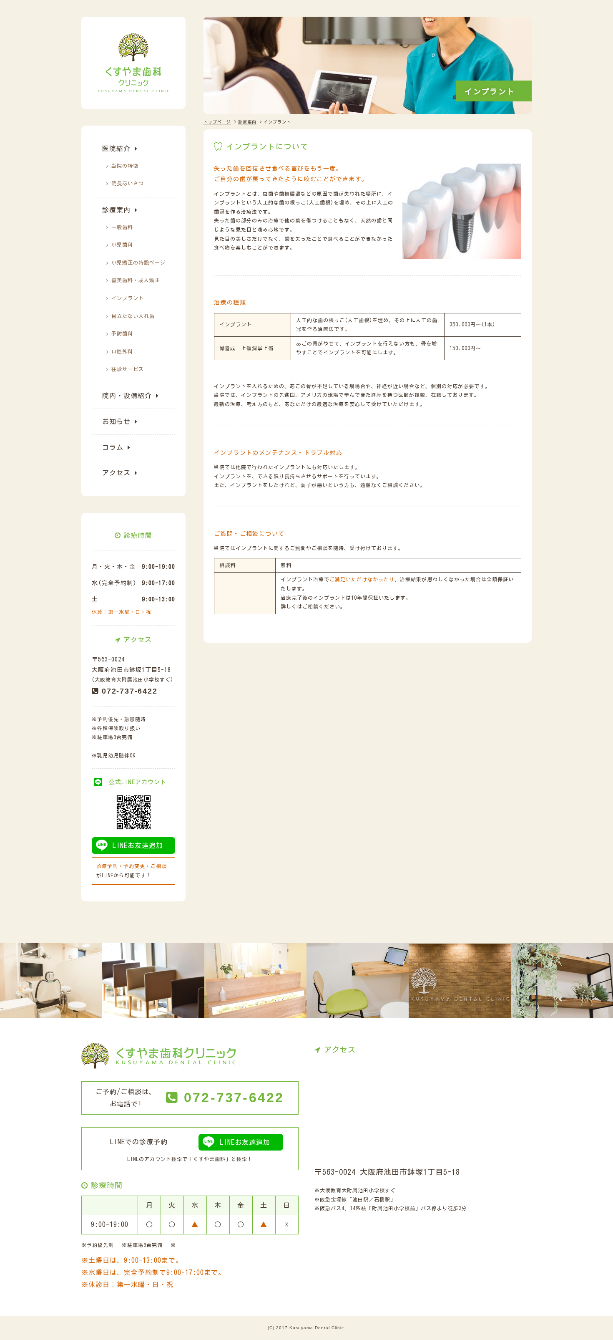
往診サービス (127, 368)
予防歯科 (122, 333)
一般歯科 (122, 227)
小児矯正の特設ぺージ (138, 262)
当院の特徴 (124, 165)
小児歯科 (122, 244)
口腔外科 (122, 351)
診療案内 (116, 210)
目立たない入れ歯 (133, 315)
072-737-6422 (130, 691)
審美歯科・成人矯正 (135, 280)
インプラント (127, 297)
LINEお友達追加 (138, 845)
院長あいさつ (127, 183)
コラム (112, 447)
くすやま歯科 (209, 1158)
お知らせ (116, 421)
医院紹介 (116, 148)
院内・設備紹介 (127, 395)
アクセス (116, 472)
